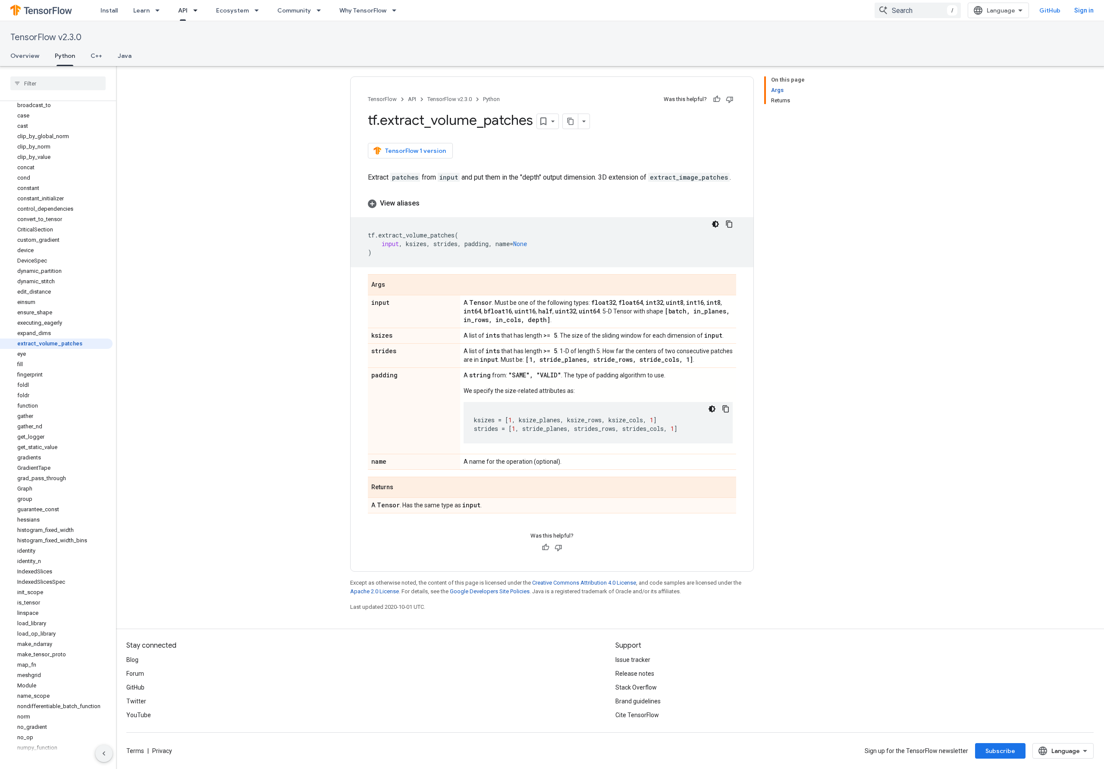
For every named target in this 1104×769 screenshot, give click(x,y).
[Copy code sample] (729, 224)
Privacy (162, 750)
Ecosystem (232, 10)
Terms (135, 750)
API (183, 10)
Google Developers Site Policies (490, 591)
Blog (132, 659)
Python (65, 56)
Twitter (136, 701)
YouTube (138, 715)
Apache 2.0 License (374, 591)
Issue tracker (632, 659)
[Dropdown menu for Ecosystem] (259, 10)
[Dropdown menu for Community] (321, 10)
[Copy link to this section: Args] (393, 285)
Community (294, 10)
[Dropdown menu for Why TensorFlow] (396, 10)
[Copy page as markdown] (570, 121)
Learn (141, 10)
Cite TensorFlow (637, 715)
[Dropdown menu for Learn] (160, 10)
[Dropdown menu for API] (198, 10)
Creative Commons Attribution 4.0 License (584, 582)
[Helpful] (716, 99)
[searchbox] (58, 83)
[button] (552, 203)
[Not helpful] (729, 99)
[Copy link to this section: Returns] (402, 488)
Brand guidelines (638, 701)
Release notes (634, 673)
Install (109, 10)
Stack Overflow (636, 687)
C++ (96, 56)
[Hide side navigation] (104, 753)
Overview (24, 56)
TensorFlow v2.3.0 (46, 37)
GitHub (1049, 10)
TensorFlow (382, 99)
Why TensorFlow (362, 10)
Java (125, 56)
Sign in (1084, 10)
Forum (135, 673)
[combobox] (918, 10)
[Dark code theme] (715, 224)
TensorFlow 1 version (415, 151)
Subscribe (1000, 751)
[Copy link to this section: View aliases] (428, 203)
